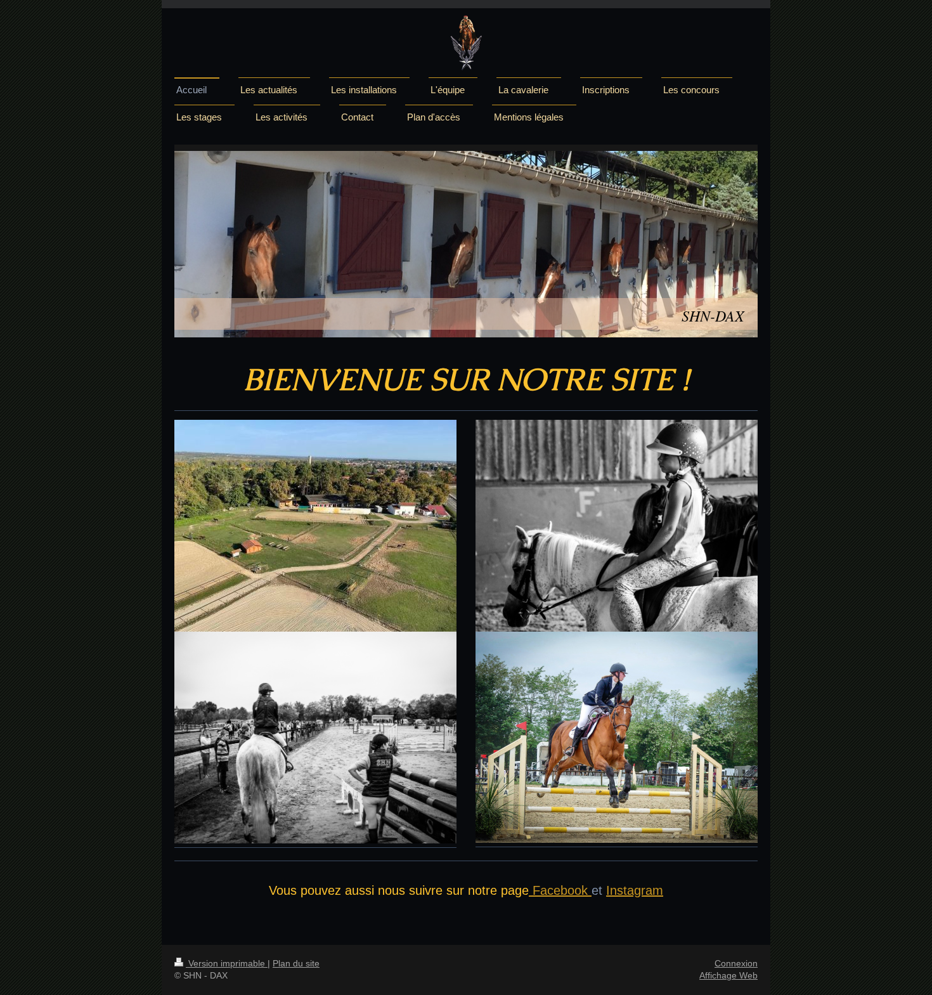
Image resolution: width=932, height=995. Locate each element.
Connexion (736, 963)
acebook (564, 890)
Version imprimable (227, 963)
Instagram (634, 890)
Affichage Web (728, 975)
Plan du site (296, 963)
